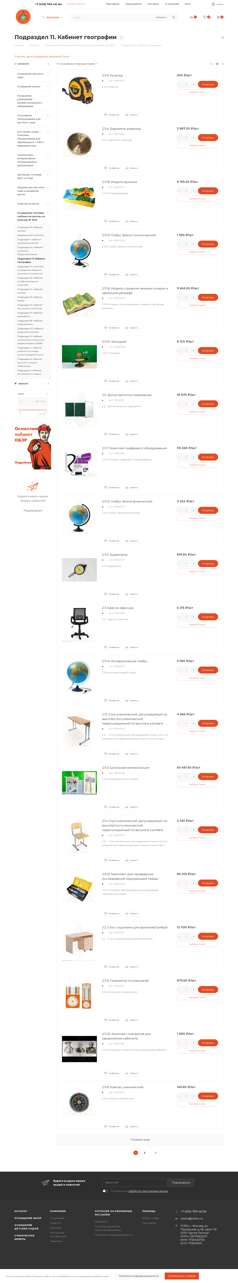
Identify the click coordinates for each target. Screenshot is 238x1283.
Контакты (56, 1227)
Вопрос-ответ (150, 1218)
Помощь (149, 1211)
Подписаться (181, 1182)
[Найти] (174, 17)
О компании (57, 1218)
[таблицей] (222, 64)
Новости (55, 1223)
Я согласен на (139, 1191)
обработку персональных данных (148, 1191)
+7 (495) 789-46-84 (48, 4)
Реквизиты (56, 1241)
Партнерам (149, 1223)
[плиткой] (211, 64)
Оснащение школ (27, 1218)
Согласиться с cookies (181, 1276)
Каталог (21, 1211)
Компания (58, 1211)
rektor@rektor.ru (192, 1218)
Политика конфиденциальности (138, 1276)
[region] (119, 1276)
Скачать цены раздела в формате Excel (41, 56)
